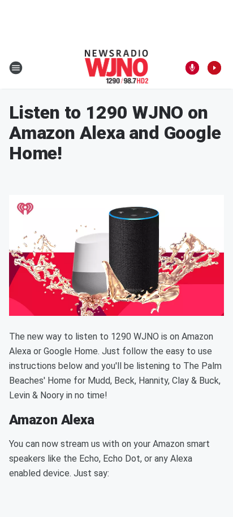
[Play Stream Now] (214, 68)
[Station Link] (117, 68)
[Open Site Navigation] (16, 68)
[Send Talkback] (192, 68)
